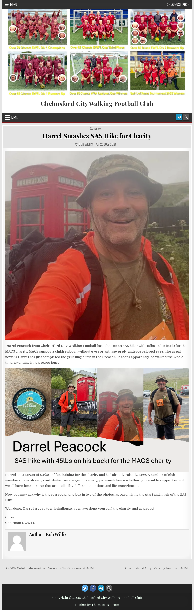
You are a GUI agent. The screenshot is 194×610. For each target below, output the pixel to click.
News (98, 128)
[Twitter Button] (85, 588)
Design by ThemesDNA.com (97, 605)
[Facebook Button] (93, 588)
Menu (13, 4)
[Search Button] (186, 117)
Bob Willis (86, 144)
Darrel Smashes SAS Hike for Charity (97, 135)
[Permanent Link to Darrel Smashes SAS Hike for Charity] (97, 245)
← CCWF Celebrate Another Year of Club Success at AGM (48, 568)
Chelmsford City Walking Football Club (97, 103)
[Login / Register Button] (179, 117)
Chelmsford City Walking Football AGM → (158, 568)
